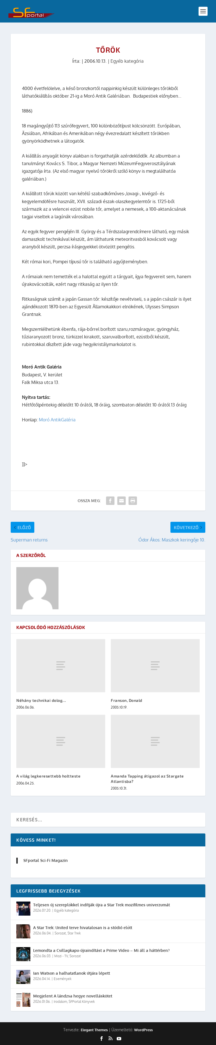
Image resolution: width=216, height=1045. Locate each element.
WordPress (143, 1030)
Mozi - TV (61, 956)
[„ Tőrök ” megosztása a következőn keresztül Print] (132, 500)
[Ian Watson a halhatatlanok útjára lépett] (23, 977)
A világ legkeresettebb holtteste (48, 776)
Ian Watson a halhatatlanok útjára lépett (71, 973)
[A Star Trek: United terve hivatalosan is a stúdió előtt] (23, 931)
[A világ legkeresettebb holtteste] (60, 741)
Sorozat (60, 933)
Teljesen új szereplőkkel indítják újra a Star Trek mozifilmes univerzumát (101, 904)
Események (62, 979)
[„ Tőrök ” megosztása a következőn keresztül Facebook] (110, 500)
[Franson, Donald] (155, 665)
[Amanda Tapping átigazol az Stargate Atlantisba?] (155, 741)
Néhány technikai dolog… (41, 700)
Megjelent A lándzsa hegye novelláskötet (72, 996)
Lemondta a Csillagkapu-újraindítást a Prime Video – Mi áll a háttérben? (101, 950)
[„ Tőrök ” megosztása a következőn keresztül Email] (121, 500)
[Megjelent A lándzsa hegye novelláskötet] (23, 1000)
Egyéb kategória (127, 61)
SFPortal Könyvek (82, 1001)
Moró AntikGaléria (57, 420)
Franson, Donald (126, 700)
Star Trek (74, 933)
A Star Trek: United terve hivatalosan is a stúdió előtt (82, 927)
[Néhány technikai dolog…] (60, 665)
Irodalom (60, 1001)
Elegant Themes (94, 1030)
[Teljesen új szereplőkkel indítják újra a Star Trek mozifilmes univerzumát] (23, 909)
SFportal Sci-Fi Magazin (45, 860)
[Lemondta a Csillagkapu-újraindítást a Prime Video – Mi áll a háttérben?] (23, 954)
